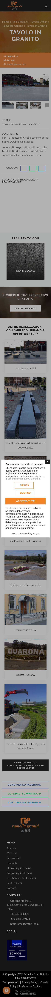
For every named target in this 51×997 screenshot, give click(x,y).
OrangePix (36, 534)
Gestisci (25, 492)
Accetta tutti (25, 501)
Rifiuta (24, 485)
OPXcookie (15, 534)
